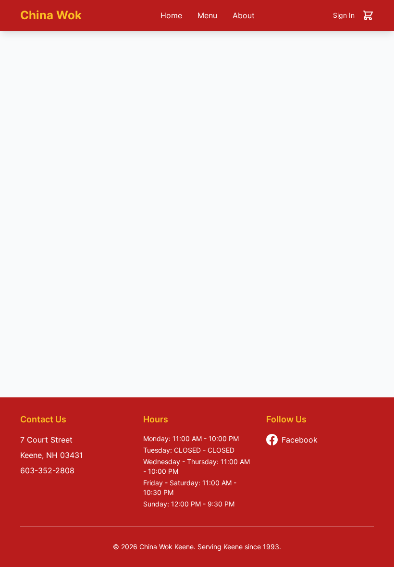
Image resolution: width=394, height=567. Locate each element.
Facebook (300, 439)
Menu (207, 15)
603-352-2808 (47, 470)
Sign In (344, 15)
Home (171, 15)
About (244, 15)
